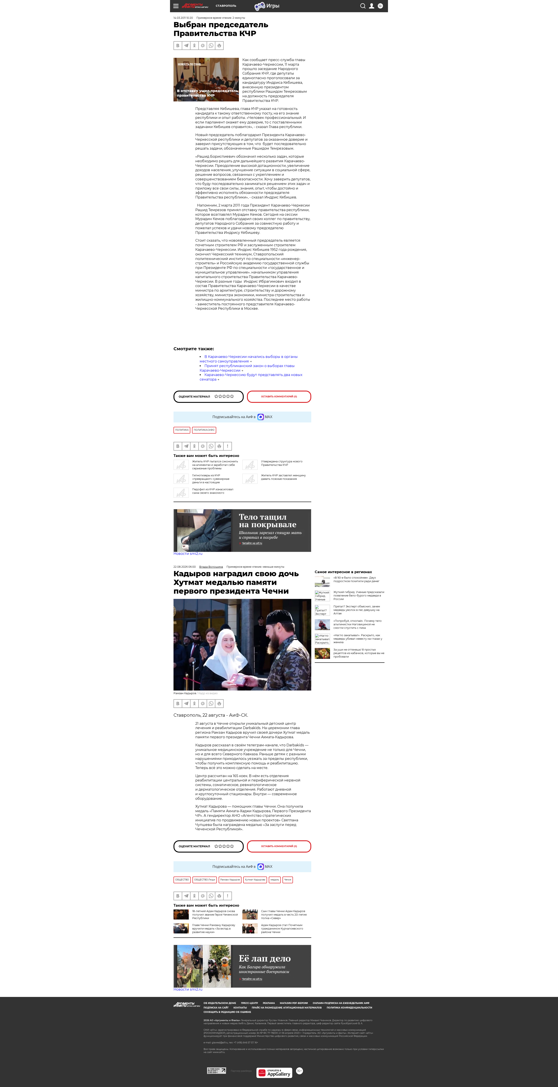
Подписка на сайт (216, 1007)
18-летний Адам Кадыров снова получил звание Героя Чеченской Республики (215, 914)
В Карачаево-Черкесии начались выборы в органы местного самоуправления (249, 359)
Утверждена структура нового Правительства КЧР (282, 463)
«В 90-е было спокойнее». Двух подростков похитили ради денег (356, 579)
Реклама (269, 1003)
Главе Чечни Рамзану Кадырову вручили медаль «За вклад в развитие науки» (213, 928)
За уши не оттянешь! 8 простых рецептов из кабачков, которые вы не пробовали (358, 653)
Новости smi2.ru (188, 554)
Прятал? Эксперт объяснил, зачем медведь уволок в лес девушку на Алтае (356, 610)
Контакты (240, 1007)
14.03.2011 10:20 (183, 17)
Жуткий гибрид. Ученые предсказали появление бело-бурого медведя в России (358, 595)
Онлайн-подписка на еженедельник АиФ (341, 1003)
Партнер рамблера (241, 1071)
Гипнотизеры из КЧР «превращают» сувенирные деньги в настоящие (210, 479)
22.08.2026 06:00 (185, 566)
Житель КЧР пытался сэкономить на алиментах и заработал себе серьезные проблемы (215, 465)
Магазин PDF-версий (294, 1003)
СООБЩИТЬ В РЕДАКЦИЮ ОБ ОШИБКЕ (227, 1012)
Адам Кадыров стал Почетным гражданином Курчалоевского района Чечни (282, 928)
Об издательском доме (220, 1003)
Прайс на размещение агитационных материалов (287, 1007)
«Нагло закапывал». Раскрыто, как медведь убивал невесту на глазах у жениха (357, 639)
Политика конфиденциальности (349, 1007)
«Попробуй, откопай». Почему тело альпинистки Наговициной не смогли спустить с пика (357, 624)
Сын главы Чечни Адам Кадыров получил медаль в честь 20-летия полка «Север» (284, 914)
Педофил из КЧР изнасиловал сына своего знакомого (212, 491)
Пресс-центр (249, 1003)
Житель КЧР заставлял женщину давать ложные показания (283, 477)
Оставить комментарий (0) (279, 396)
